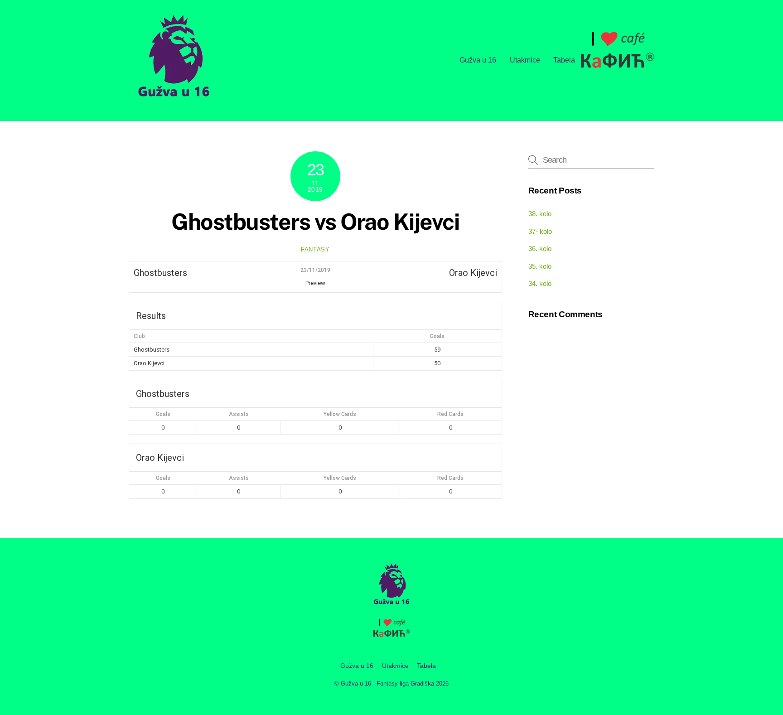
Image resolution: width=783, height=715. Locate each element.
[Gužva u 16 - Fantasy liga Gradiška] (174, 99)
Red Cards (450, 414)
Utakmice (525, 60)
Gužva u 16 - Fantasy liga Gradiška (387, 683)
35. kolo (539, 266)
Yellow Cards (340, 414)
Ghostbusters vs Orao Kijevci (315, 221)
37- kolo (540, 231)
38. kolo (539, 213)
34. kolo (539, 283)
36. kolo (539, 248)
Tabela (564, 60)
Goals (163, 414)
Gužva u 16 (477, 60)
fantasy (315, 249)
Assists (239, 414)
